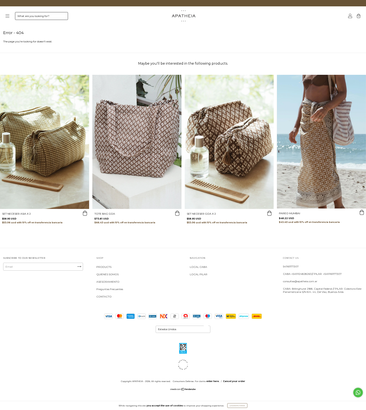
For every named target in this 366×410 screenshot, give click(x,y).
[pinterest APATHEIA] (47, 282)
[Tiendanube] (183, 389)
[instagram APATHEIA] (8, 282)
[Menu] (7, 16)
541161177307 (291, 266)
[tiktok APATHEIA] (34, 282)
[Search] (63, 17)
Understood (237, 405)
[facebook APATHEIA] (21, 282)
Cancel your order (234, 381)
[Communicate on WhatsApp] (358, 392)
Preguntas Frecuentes (109, 289)
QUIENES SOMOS (107, 274)
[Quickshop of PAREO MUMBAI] (362, 212)
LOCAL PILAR (198, 274)
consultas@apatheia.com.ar (300, 281)
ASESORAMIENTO (107, 281)
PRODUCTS (103, 266)
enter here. (212, 381)
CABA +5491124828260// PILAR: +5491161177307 (312, 273)
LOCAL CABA (198, 266)
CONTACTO (104, 296)
